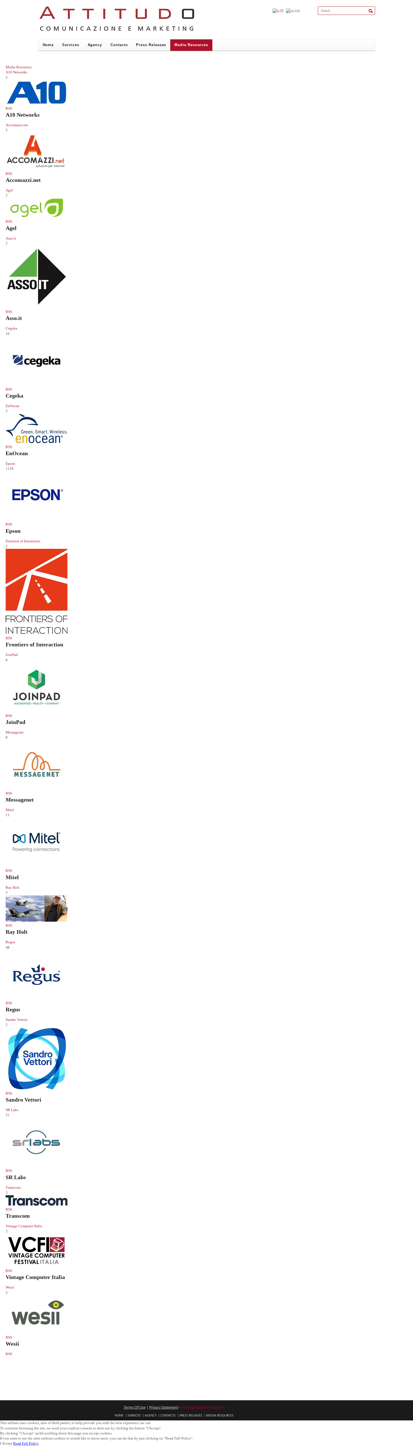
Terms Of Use (135, 1407)
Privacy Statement (163, 1407)
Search (371, 11)
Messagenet (20, 800)
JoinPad (15, 722)
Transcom (18, 1216)
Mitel (12, 877)
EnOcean (17, 453)
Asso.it (14, 318)
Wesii (12, 1344)
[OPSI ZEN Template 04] (117, 32)
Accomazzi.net (23, 180)
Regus (13, 1009)
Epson (13, 531)
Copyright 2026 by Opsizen (203, 1407)
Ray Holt (17, 932)
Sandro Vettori (23, 1100)
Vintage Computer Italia (35, 1277)
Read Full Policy (26, 1443)
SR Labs (16, 1177)
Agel (11, 228)
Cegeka (14, 395)
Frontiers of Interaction (34, 644)
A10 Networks (23, 115)
